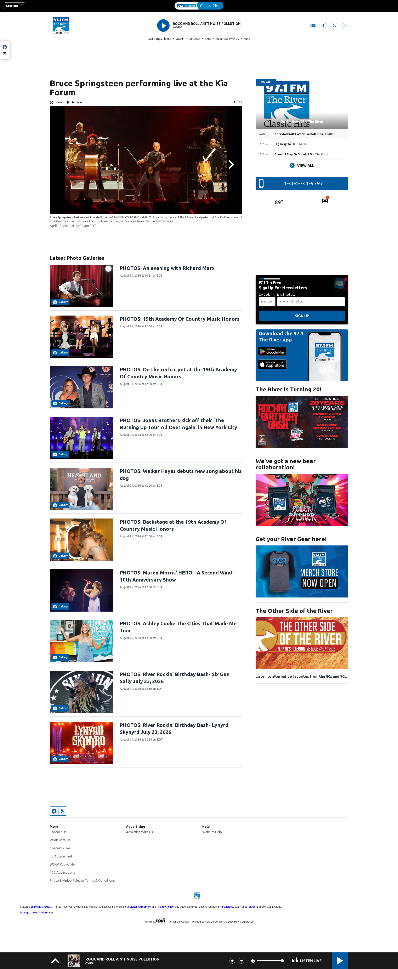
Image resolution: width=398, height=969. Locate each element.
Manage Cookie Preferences (36, 912)
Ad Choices (226, 906)
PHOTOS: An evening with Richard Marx (167, 268)
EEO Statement (61, 856)
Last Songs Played (159, 38)
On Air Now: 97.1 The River (301, 121)
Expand (59, 102)
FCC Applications (62, 872)
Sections (12, 5)
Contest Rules (60, 848)
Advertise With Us (227, 38)
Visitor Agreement (140, 906)
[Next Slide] (230, 164)
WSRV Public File (62, 864)
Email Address (286, 294)
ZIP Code (265, 294)
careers (253, 906)
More (247, 38)
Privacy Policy (165, 906)
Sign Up (302, 316)
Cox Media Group (39, 906)
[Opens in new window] (302, 422)
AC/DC (177, 27)
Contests (194, 38)
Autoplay (77, 102)
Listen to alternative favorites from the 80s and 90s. (301, 676)
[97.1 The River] (199, 6)
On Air (180, 38)
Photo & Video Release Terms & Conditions (82, 880)
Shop (208, 38)
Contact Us (58, 832)
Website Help (212, 832)
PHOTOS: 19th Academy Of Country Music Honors (180, 319)
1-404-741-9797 (303, 183)
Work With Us (60, 840)
